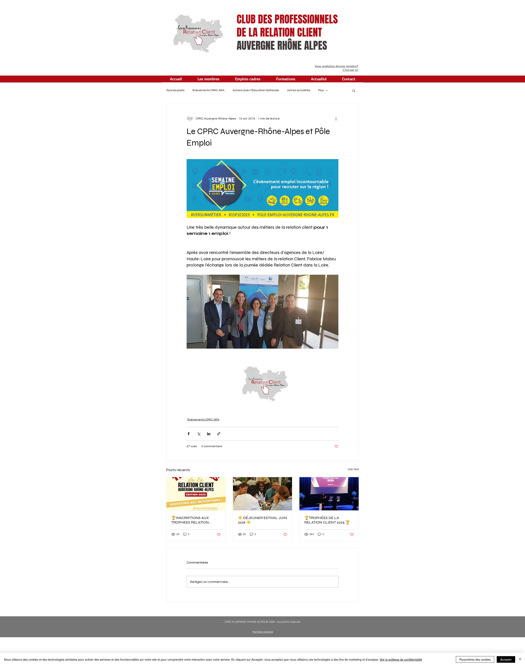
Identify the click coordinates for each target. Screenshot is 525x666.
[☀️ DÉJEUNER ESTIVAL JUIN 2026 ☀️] (262, 493)
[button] (208, 79)
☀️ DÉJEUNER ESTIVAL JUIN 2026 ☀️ (262, 520)
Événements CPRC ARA (208, 90)
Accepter (506, 659)
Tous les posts (175, 90)
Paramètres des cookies (475, 659)
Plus (321, 90)
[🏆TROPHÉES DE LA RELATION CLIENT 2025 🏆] (329, 493)
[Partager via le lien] (219, 434)
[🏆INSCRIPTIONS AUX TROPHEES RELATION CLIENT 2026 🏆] (196, 493)
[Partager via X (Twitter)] (199, 434)
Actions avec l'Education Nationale (256, 90)
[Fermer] (520, 659)
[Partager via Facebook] (189, 434)
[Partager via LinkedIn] (209, 434)
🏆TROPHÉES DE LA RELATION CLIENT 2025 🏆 (327, 520)
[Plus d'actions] (335, 118)
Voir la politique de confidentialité (401, 659)
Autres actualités (298, 90)
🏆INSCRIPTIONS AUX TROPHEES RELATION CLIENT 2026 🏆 (190, 520)
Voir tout (353, 469)
